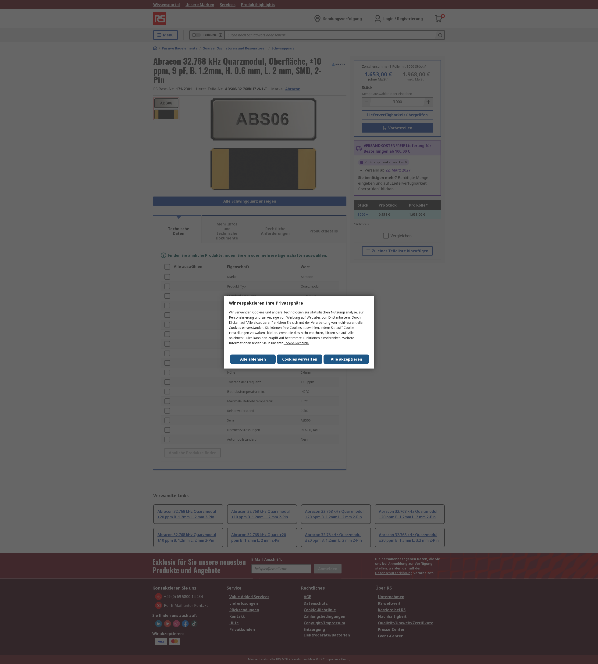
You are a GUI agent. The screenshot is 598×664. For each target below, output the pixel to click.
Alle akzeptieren (346, 359)
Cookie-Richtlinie (296, 343)
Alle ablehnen (253, 359)
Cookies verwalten (299, 359)
